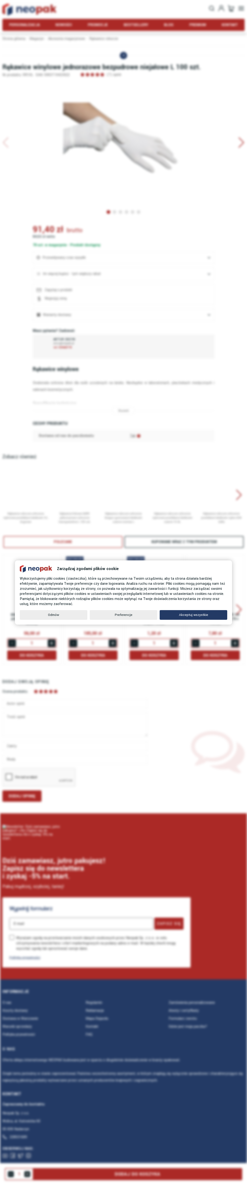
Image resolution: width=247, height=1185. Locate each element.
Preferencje (123, 615)
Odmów (53, 615)
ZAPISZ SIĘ (169, 923)
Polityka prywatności (24, 957)
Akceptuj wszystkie (193, 615)
